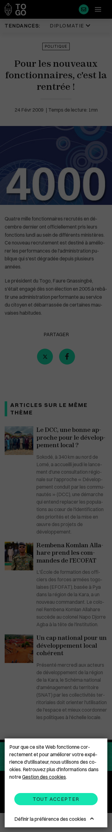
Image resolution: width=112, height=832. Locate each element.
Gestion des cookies (44, 777)
